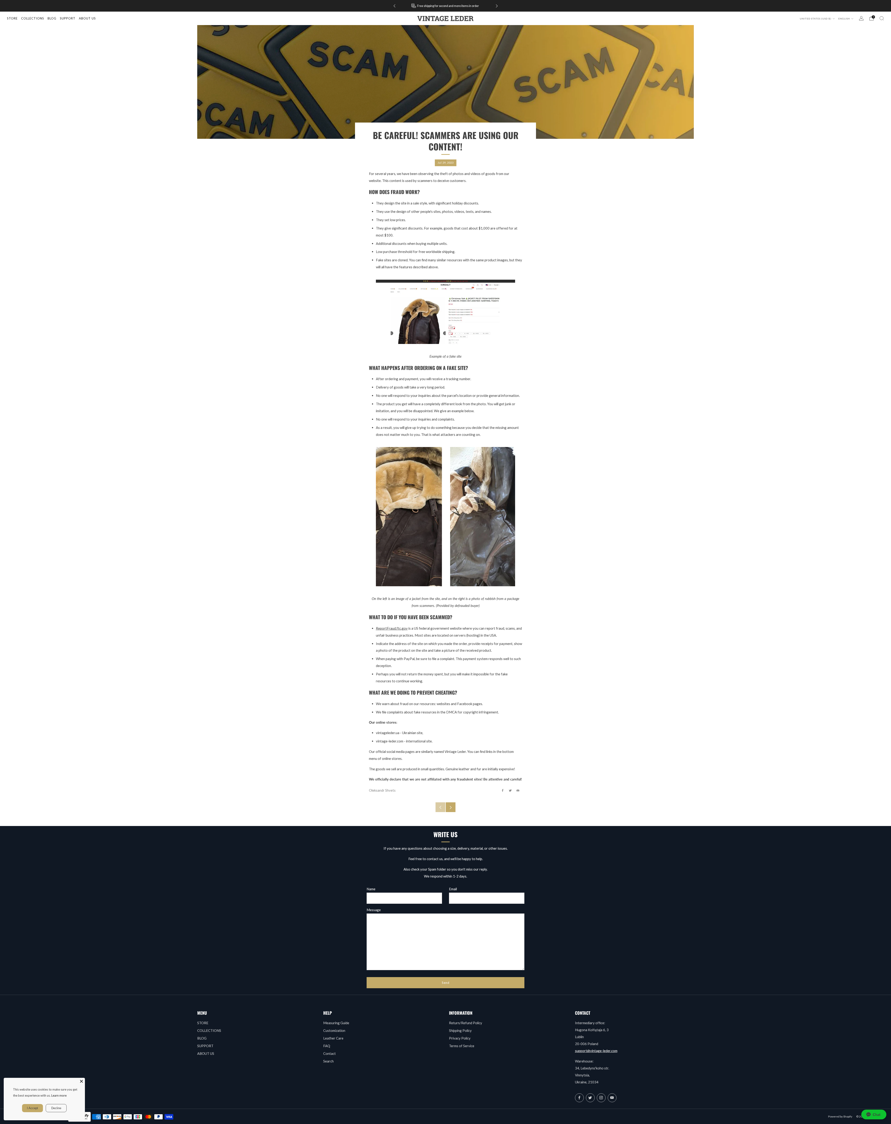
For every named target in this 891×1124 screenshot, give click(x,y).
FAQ (326, 1046)
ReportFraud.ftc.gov (392, 628)
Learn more (59, 1095)
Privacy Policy (460, 1038)
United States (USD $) (816, 18)
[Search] (881, 18)
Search (328, 1061)
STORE (12, 18)
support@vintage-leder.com (596, 1051)
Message (374, 910)
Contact (329, 1053)
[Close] (81, 1081)
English (844, 18)
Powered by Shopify (840, 1116)
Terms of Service (461, 1046)
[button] (873, 1114)
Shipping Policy (460, 1030)
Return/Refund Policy (465, 1023)
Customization (334, 1030)
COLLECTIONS (32, 18)
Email (453, 889)
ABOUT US (205, 1053)
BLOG (202, 1038)
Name (371, 889)
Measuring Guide (336, 1023)
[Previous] (394, 6)
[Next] (497, 6)
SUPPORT (205, 1046)
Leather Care (333, 1038)
